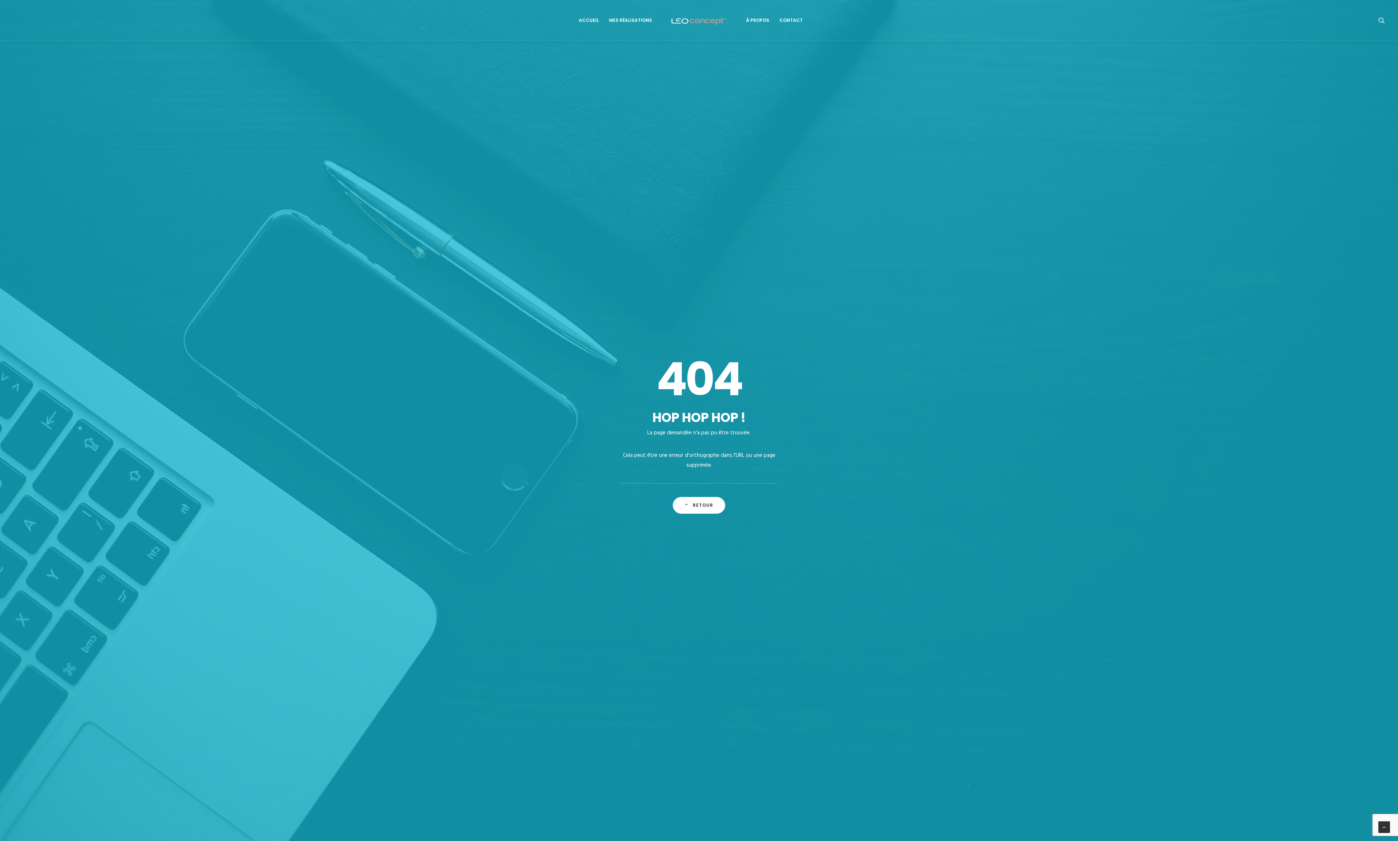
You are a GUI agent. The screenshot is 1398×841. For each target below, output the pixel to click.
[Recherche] (1381, 20)
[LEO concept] (699, 20)
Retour (703, 505)
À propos (757, 20)
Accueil (589, 20)
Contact (791, 20)
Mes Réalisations (630, 20)
